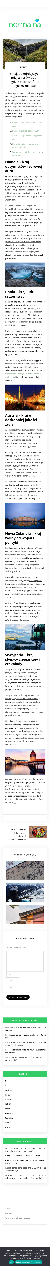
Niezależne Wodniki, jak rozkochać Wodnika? (24, 1156)
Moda (7, 1109)
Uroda (7, 1122)
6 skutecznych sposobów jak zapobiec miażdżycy (17, 836)
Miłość (8, 1104)
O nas (7, 1208)
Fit (6, 1085)
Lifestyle (25, 67)
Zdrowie (8, 1127)
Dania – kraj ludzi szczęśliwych (25, 130)
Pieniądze (9, 1113)
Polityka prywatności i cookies (17, 1218)
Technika (9, 1118)
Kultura (8, 1095)
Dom (7, 1081)
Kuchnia (8, 1090)
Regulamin (9, 1213)
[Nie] (47, 1256)
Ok (11, 1262)
